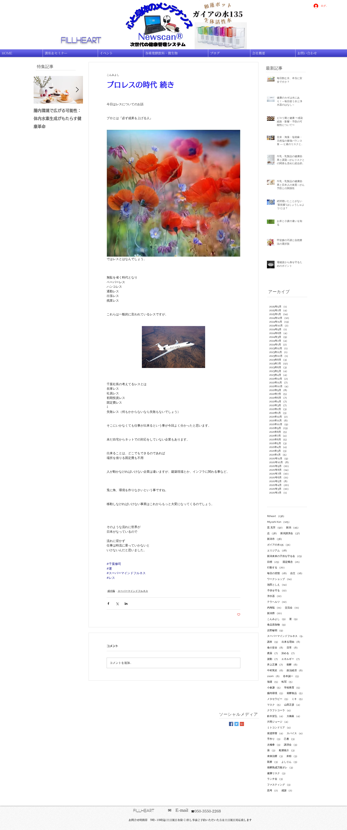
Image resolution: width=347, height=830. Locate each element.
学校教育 (292, 687)
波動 (273, 658)
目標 (273, 561)
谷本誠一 (291, 676)
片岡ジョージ (278, 721)
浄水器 (275, 595)
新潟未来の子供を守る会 (285, 555)
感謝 (287, 790)
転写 (288, 681)
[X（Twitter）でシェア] (117, 603)
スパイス (295, 733)
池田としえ (277, 584)
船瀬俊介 (287, 750)
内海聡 (275, 607)
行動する (276, 567)
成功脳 (111, 590)
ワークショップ (280, 578)
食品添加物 (277, 624)
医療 (273, 761)
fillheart (81, 39)
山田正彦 (292, 704)
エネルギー (291, 658)
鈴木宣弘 (275, 716)
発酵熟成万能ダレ (280, 767)
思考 (273, 790)
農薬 (273, 653)
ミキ (298, 698)
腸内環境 (275, 693)
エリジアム (277, 550)
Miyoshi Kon (279, 521)
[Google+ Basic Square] (242, 724)
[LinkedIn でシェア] (126, 603)
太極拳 (274, 744)
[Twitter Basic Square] (236, 724)
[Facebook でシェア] (108, 603)
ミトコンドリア (279, 727)
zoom (274, 676)
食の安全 (275, 647)
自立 (297, 573)
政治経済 (295, 670)
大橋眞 (294, 716)
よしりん (290, 761)
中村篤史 (275, 670)
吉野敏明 (275, 630)
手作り (274, 738)
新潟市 (275, 538)
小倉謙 (274, 687)
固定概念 (292, 561)
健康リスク (277, 773)
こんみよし (277, 618)
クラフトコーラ (279, 710)
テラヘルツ (277, 601)
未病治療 (275, 755)
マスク (274, 704)
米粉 (292, 755)
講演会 (291, 744)
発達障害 (275, 733)
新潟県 (275, 613)
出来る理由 (291, 641)
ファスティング (279, 784)
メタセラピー (278, 698)
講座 (273, 641)
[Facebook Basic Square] (231, 724)
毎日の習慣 (277, 573)
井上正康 (275, 664)
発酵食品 (295, 693)
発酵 (292, 664)
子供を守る (277, 590)
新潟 (293, 527)
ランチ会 (275, 778)
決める (288, 653)
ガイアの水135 (279, 544)
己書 (290, 738)
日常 (293, 647)
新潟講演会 (290, 533)
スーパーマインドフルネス (133, 590)
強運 (273, 681)
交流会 (292, 607)
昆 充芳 (275, 527)
